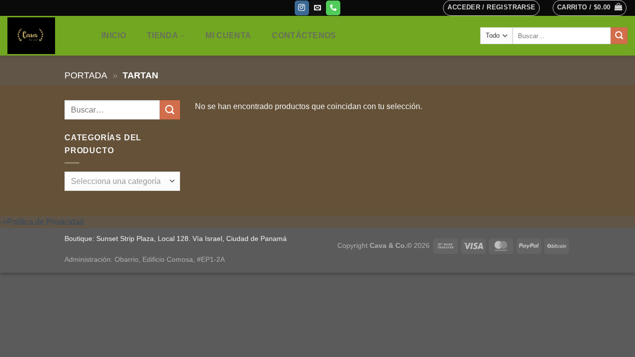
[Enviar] (619, 35)
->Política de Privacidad (42, 222)
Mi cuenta (228, 35)
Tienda (162, 35)
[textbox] (120, 181)
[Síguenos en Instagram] (302, 7)
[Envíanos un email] (317, 7)
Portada (85, 75)
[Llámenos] (333, 7)
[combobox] (122, 181)
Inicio (113, 35)
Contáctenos (304, 35)
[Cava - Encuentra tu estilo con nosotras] (43, 36)
